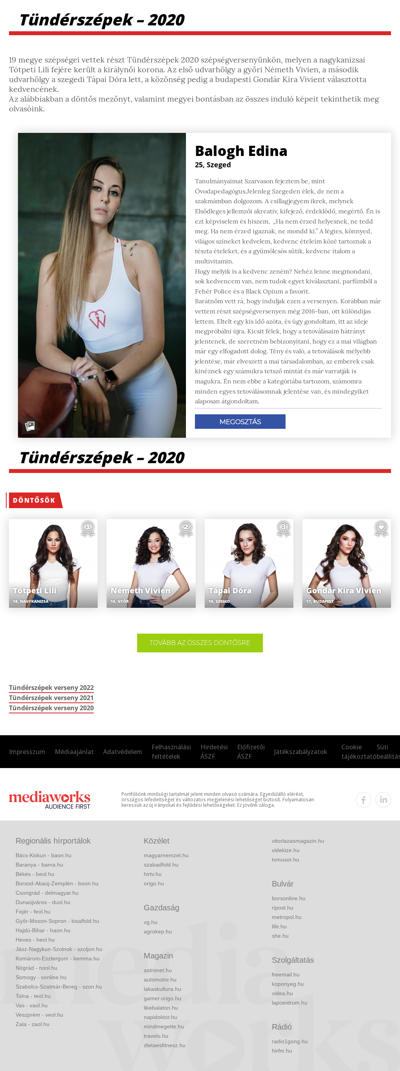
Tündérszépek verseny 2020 (51, 708)
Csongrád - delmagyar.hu (47, 893)
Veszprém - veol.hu (39, 1015)
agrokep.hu (158, 931)
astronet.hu (158, 970)
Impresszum (27, 751)
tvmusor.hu (285, 859)
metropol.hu (287, 917)
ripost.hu (282, 907)
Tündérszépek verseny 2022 (51, 687)
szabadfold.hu (161, 864)
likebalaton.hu (161, 1008)
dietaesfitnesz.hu (165, 1045)
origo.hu (154, 883)
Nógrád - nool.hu (36, 968)
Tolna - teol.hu (33, 996)
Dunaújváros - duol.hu (43, 902)
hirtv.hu (153, 874)
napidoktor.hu (160, 1017)
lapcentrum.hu (289, 1002)
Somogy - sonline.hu (41, 977)
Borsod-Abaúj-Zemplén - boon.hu (57, 883)
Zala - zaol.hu (33, 1024)
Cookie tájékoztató (359, 752)
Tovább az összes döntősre (200, 643)
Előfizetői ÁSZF (251, 752)
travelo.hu (156, 1036)
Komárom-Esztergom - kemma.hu (58, 958)
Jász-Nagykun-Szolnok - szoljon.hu (59, 949)
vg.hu (150, 922)
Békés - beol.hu (35, 874)
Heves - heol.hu (35, 940)
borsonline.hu (288, 898)
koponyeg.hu (288, 984)
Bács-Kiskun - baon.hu (43, 855)
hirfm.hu (282, 1051)
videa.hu (282, 993)
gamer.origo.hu (162, 998)
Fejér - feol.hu (33, 911)
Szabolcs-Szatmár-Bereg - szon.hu (59, 986)
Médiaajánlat (74, 751)
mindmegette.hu (164, 1026)
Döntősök (34, 500)
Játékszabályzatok (300, 751)
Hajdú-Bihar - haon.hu (43, 930)
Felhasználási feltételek (171, 752)
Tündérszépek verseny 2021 (51, 697)
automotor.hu (160, 979)
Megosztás (240, 422)
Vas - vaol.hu (32, 1005)
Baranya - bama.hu (39, 864)
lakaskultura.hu (162, 989)
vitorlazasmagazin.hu (298, 841)
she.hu (280, 936)
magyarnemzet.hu (166, 855)
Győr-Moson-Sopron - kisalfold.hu (57, 921)
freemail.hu (286, 974)
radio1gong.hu (290, 1041)
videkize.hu (286, 850)
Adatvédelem (122, 751)
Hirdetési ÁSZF (214, 752)
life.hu (279, 926)
